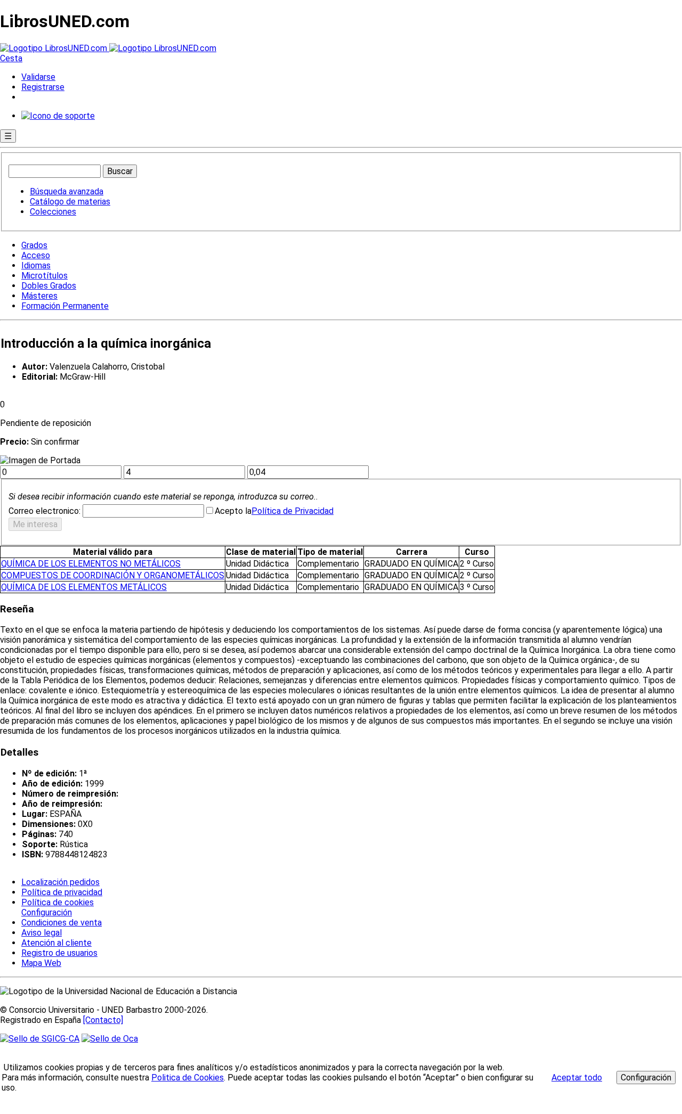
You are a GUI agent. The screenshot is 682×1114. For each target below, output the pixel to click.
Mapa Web (41, 963)
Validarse (38, 77)
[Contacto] (103, 1020)
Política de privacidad (61, 892)
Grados (34, 245)
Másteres (39, 296)
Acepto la (233, 511)
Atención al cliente (56, 943)
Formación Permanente (65, 306)
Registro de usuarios (59, 953)
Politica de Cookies (187, 1077)
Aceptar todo (576, 1077)
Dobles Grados (48, 286)
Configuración (45, 913)
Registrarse (42, 87)
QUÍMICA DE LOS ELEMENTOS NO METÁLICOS (91, 564)
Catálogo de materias (70, 201)
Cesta (11, 58)
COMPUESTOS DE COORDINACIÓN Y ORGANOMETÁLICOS (112, 575)
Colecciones (53, 212)
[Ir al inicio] (108, 48)
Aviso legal (41, 933)
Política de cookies (57, 902)
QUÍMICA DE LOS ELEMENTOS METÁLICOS (84, 587)
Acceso (35, 255)
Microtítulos (44, 276)
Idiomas (36, 265)
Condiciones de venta (61, 923)
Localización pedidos (60, 882)
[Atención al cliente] (58, 116)
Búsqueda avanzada (66, 191)
